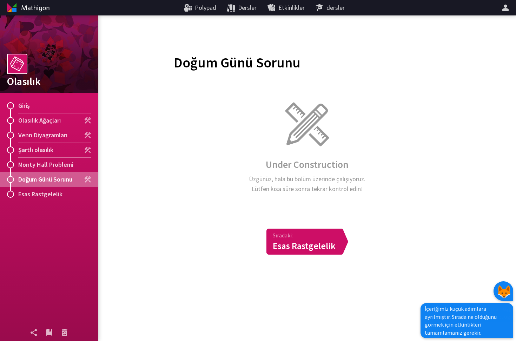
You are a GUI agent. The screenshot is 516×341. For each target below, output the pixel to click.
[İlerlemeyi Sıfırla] (64, 332)
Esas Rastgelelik (40, 194)
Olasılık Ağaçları (39, 120)
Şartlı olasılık (35, 150)
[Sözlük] (49, 332)
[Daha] (506, 7)
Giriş (24, 105)
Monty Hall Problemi (45, 164)
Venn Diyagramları (42, 135)
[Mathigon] (27, 7)
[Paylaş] (33, 332)
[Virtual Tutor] (503, 291)
